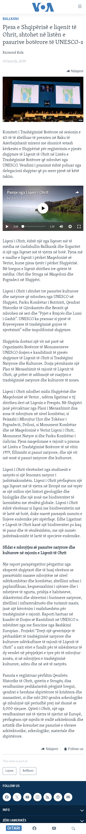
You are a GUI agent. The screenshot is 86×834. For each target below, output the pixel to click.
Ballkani (11, 19)
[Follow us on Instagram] (37, 797)
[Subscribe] (68, 797)
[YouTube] (54, 828)
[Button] (75, 71)
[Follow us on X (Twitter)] (17, 797)
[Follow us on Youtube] (27, 797)
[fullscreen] (79, 226)
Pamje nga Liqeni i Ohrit (28, 192)
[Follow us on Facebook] (7, 797)
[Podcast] (58, 797)
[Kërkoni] (73, 828)
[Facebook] (34, 828)
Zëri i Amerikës (23, 198)
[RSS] (47, 797)
